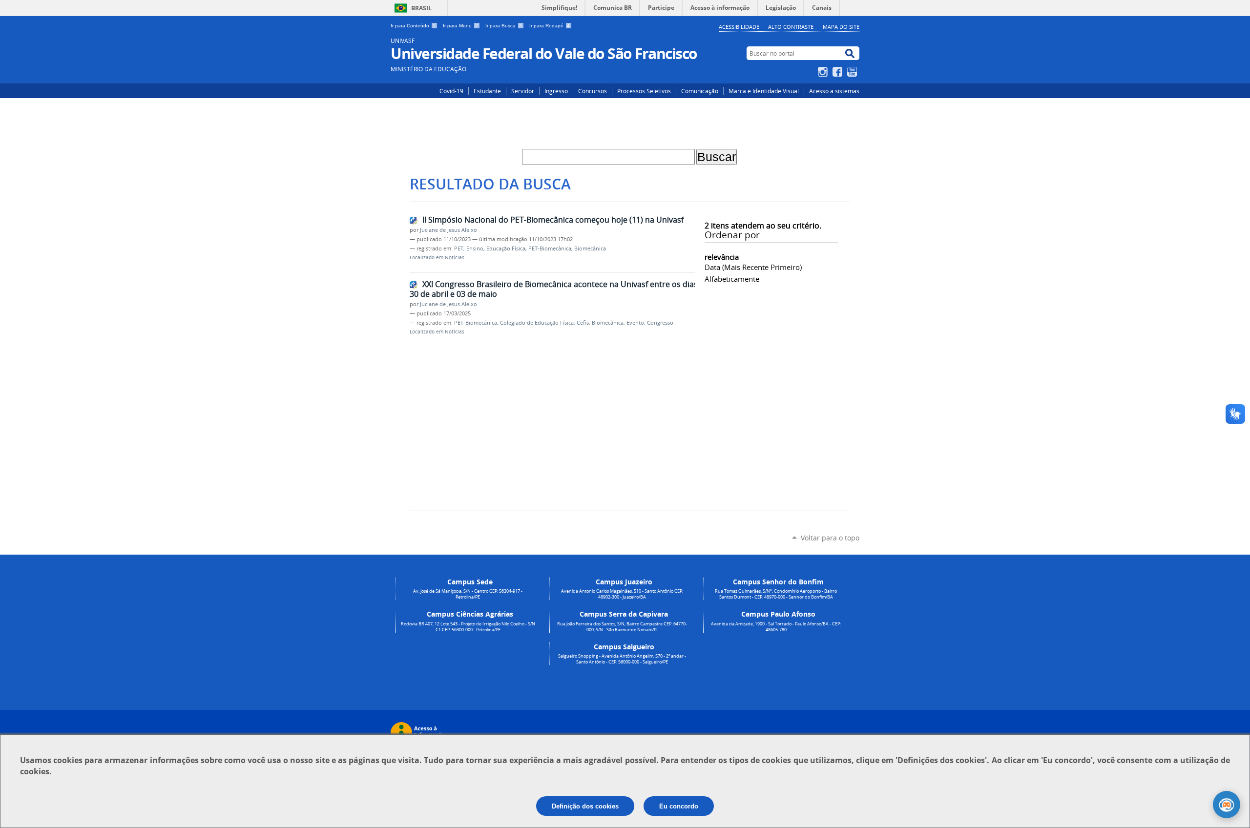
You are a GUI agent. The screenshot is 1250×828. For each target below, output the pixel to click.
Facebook (839, 72)
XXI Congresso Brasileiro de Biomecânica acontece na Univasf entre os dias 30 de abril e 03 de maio (554, 289)
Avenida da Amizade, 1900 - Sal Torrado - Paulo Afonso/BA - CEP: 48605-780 (776, 627)
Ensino (474, 248)
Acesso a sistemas (834, 91)
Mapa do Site (841, 26)
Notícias (454, 257)
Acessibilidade (739, 26)
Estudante (487, 91)
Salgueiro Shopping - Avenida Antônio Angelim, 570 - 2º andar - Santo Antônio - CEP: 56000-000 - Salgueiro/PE (622, 659)
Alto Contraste (790, 26)
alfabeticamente (732, 279)
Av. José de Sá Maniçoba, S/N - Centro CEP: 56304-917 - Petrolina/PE (467, 594)
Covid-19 (451, 91)
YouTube (853, 72)
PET (458, 248)
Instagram (824, 72)
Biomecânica (590, 248)
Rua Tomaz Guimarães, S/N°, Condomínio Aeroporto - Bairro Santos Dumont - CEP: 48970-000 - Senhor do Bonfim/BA (776, 594)
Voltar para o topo (830, 537)
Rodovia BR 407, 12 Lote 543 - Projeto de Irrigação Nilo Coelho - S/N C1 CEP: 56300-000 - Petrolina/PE (468, 627)
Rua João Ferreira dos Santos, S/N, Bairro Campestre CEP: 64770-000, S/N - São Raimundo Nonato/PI (622, 627)
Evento (635, 322)
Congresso (660, 322)
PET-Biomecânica (549, 248)
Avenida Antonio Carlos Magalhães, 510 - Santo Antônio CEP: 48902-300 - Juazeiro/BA (622, 594)
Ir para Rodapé (549, 25)
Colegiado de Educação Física (537, 322)
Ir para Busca (503, 25)
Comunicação (699, 91)
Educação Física (505, 248)
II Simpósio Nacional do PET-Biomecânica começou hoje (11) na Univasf (553, 219)
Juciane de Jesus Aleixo (448, 230)
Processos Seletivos (644, 91)
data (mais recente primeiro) (753, 267)
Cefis (583, 322)
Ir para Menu (460, 25)
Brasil (421, 8)
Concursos (592, 91)
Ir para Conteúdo (413, 25)
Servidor (522, 91)
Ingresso (556, 91)
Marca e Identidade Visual (764, 91)
